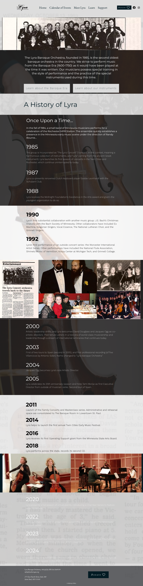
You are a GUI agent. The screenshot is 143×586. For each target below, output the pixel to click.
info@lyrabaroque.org (32, 572)
